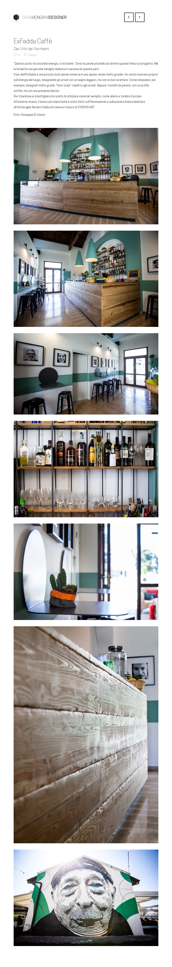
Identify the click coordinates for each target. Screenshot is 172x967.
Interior (33, 55)
